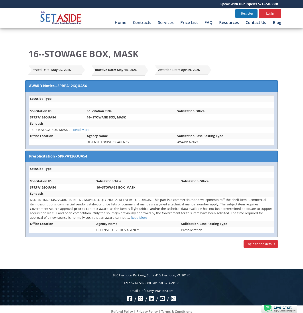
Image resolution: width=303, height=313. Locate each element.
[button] (279, 308)
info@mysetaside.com (157, 291)
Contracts (142, 22)
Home (120, 22)
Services (166, 22)
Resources (229, 22)
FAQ (208, 22)
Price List (189, 22)
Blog (277, 22)
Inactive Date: (105, 70)
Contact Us (256, 22)
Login (270, 13)
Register (247, 13)
